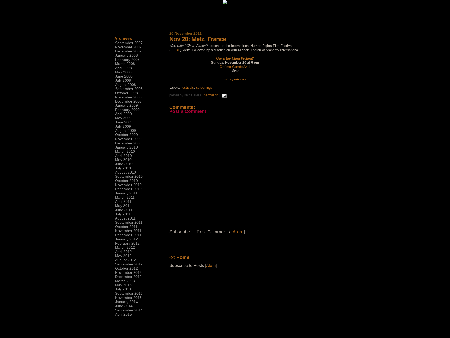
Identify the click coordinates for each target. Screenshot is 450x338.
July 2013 (123, 289)
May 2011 (123, 206)
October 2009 (126, 135)
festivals (187, 88)
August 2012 (125, 260)
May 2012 (123, 256)
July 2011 (123, 214)
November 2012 (128, 272)
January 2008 (126, 55)
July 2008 (123, 80)
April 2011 (123, 201)
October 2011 (126, 226)
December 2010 (128, 189)
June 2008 (124, 76)
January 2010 (126, 147)
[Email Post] (223, 95)
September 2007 (129, 43)
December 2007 (128, 51)
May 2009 (123, 118)
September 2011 (128, 222)
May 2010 (123, 160)
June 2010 (124, 164)
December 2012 (128, 277)
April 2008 (123, 68)
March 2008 (125, 64)
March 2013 (125, 281)
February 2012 (127, 243)
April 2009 (123, 114)
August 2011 (125, 218)
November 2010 (128, 185)
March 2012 (125, 247)
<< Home (179, 257)
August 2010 (125, 172)
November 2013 (128, 297)
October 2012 (126, 268)
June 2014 (124, 306)
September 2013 (129, 293)
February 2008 (127, 59)
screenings (204, 88)
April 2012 (123, 252)
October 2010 (126, 181)
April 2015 (123, 314)
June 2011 (123, 210)
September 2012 (129, 264)
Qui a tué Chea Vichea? (235, 58)
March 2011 (125, 197)
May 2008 (123, 72)
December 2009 (128, 143)
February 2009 (127, 110)
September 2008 (129, 89)
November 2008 (128, 97)
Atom (238, 231)
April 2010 (123, 155)
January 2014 (126, 302)
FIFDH (175, 50)
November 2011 (128, 231)
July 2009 (123, 126)
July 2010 (123, 168)
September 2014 (129, 310)
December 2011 (128, 235)
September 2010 (129, 176)
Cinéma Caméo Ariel (235, 67)
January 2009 (126, 105)
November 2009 (128, 139)
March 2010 (125, 151)
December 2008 (128, 101)
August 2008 (125, 84)
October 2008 (126, 93)
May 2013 (123, 285)
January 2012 (126, 239)
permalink (211, 95)
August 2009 (125, 130)
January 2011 (126, 193)
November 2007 (128, 47)
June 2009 (124, 122)
